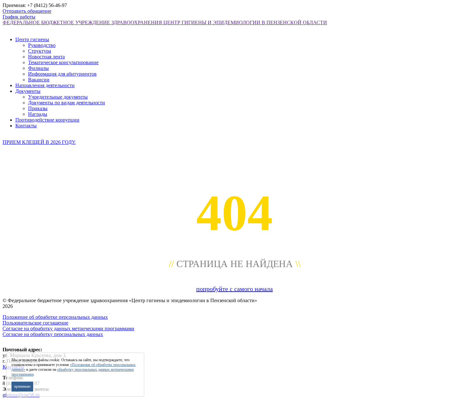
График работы (19, 16)
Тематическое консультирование (63, 62)
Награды (37, 114)
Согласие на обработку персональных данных (53, 334)
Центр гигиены (32, 39)
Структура (39, 51)
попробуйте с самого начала (234, 288)
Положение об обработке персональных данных (55, 317)
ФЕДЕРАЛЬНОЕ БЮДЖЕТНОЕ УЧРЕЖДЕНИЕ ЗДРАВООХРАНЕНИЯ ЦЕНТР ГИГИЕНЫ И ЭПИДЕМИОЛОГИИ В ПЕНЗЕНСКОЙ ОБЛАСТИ (165, 22)
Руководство (42, 45)
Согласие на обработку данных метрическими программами (68, 328)
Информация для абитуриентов (62, 74)
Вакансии (38, 79)
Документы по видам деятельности (66, 102)
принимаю (22, 386)
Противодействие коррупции (47, 120)
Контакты (26, 125)
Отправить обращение (27, 11)
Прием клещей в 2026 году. (39, 142)
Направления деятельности (45, 85)
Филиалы (38, 68)
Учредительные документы (58, 97)
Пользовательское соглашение (35, 322)
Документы (28, 91)
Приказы (38, 108)
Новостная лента (46, 56)
